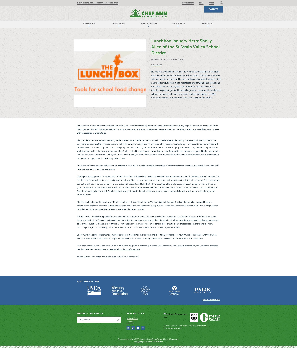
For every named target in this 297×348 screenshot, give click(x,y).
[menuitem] (221, 2)
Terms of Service (169, 339)
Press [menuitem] (211, 2)
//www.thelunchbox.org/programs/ (124, 249)
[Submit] (118, 320)
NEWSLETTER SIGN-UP (90, 313)
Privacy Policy (156, 339)
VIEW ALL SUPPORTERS (211, 299)
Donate (213, 9)
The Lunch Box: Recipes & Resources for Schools (97, 2)
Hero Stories (156, 65)
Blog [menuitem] (201, 2)
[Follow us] (128, 328)
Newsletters (132, 318)
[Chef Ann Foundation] (176, 317)
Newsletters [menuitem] (188, 2)
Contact (130, 321)
